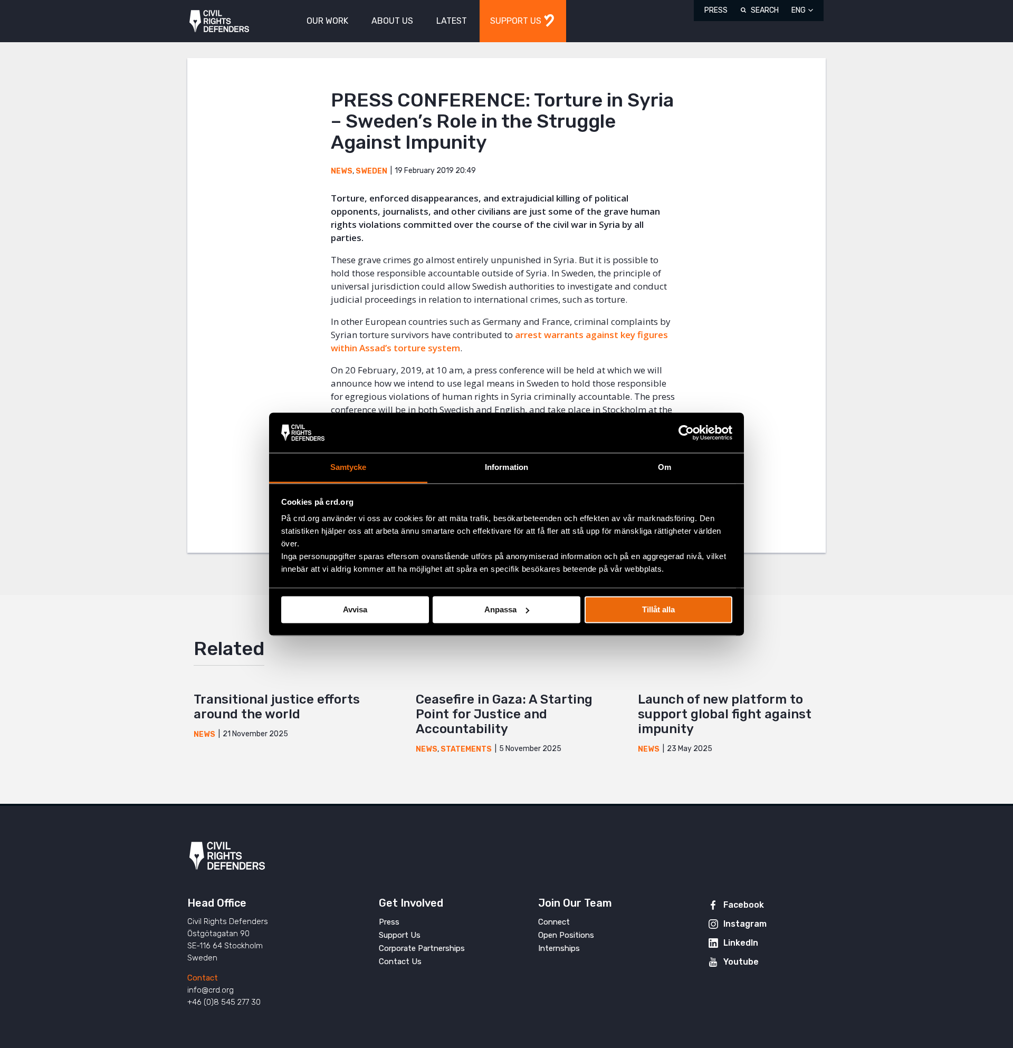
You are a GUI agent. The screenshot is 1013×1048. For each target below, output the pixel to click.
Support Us (400, 935)
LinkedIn (740, 943)
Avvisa (355, 609)
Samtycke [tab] (348, 467)
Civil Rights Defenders (219, 21)
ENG (798, 10)
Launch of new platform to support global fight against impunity (724, 714)
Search (765, 10)
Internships (559, 948)
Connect (554, 922)
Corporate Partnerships (422, 948)
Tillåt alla (658, 609)
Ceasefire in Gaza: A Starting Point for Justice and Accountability (504, 714)
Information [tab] (506, 467)
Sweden (371, 171)
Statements (466, 749)
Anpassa (500, 609)
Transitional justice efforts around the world (277, 707)
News (341, 171)
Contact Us (400, 961)
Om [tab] (664, 467)
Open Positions (566, 935)
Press (716, 10)
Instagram (745, 924)
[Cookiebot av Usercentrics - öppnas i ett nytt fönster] (686, 432)
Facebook (743, 905)
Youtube (741, 962)
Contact (202, 978)
